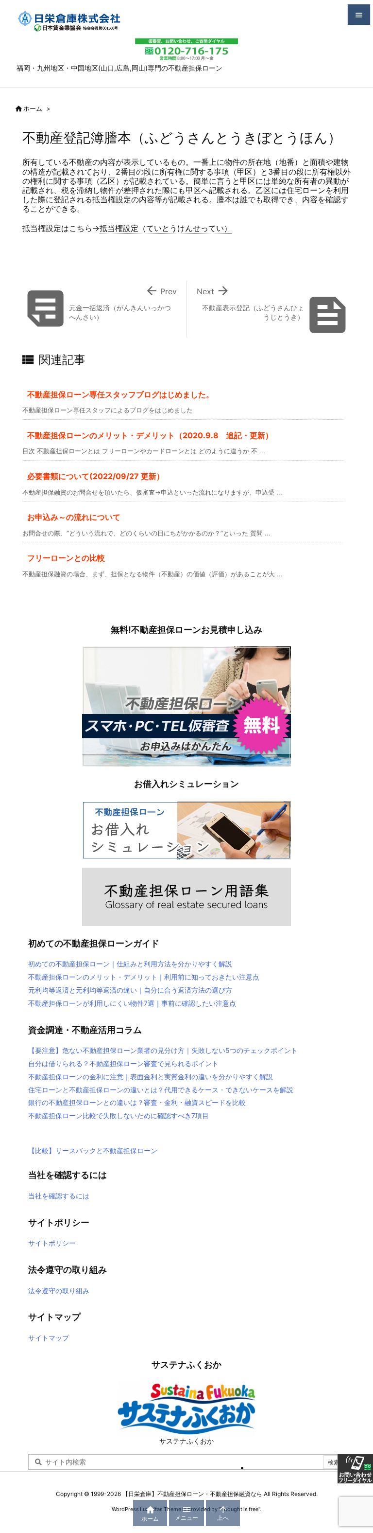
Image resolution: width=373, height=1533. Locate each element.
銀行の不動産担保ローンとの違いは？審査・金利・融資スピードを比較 (137, 1102)
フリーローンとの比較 (66, 558)
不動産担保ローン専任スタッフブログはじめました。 (120, 394)
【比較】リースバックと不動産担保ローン (92, 1150)
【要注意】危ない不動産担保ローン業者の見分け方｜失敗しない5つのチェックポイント (163, 1050)
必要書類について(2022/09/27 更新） (95, 476)
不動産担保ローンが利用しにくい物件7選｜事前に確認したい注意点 (132, 1003)
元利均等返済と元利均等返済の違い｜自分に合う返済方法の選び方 (130, 990)
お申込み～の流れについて (73, 517)
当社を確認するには (58, 1196)
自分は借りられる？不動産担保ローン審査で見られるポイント (123, 1063)
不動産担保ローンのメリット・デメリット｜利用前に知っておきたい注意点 (143, 977)
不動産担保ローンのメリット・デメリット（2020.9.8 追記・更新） (150, 435)
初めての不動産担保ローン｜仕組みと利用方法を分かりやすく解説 (130, 964)
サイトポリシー (52, 1243)
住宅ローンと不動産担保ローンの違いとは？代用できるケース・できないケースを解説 (160, 1090)
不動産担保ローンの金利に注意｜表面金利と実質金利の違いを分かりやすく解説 (150, 1076)
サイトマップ (48, 1338)
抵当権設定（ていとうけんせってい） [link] (166, 228)
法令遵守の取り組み (58, 1290)
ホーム (32, 108)
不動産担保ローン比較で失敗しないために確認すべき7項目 (118, 1115)
